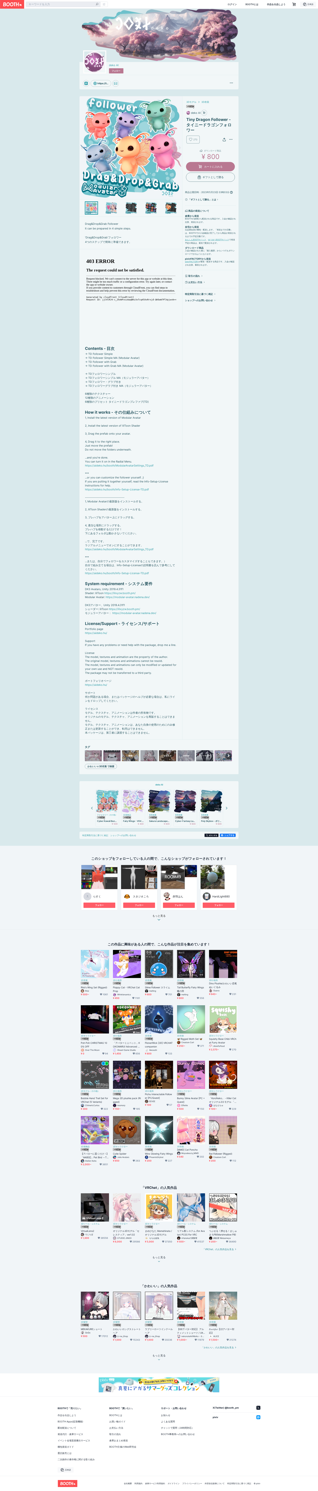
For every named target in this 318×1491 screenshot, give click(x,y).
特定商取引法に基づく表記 (199, 294)
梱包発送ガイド (66, 1446)
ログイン (232, 4)
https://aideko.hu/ (96, 633)
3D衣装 (205, 102)
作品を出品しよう (276, 4)
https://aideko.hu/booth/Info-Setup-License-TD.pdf (117, 489)
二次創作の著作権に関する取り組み (76, 1459)
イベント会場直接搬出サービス (74, 1440)
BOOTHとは (251, 4)
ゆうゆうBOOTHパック (218, 239)
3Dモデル (191, 102)
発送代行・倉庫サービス (70, 1434)
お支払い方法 (195, 282)
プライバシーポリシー (192, 1484)
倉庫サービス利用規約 (155, 1484)
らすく (97, 896)
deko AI (114, 65)
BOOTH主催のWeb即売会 (122, 1446)
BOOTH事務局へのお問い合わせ (178, 1434)
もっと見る (159, 915)
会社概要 (128, 1484)
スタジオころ (141, 896)
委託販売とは (65, 1453)
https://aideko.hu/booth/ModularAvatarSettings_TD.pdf (119, 465)
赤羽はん (178, 896)
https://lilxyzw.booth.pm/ (120, 593)
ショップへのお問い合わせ (199, 300)
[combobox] (63, 4)
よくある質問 (168, 1421)
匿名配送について (67, 1427)
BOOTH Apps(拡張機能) (70, 1421)
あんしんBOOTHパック (195, 239)
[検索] (97, 4)
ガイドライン (174, 1484)
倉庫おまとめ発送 (118, 1440)
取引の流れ (194, 275)
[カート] (204, 113)
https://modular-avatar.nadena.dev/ (128, 597)
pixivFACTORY (192, 261)
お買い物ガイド (117, 1421)
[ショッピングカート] (294, 4)
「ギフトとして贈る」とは (202, 199)
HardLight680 (221, 896)
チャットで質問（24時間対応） (177, 1427)
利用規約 (138, 1484)
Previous (82, 147)
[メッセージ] (115, 83)
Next (179, 147)
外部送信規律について (215, 1484)
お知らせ (165, 1415)
